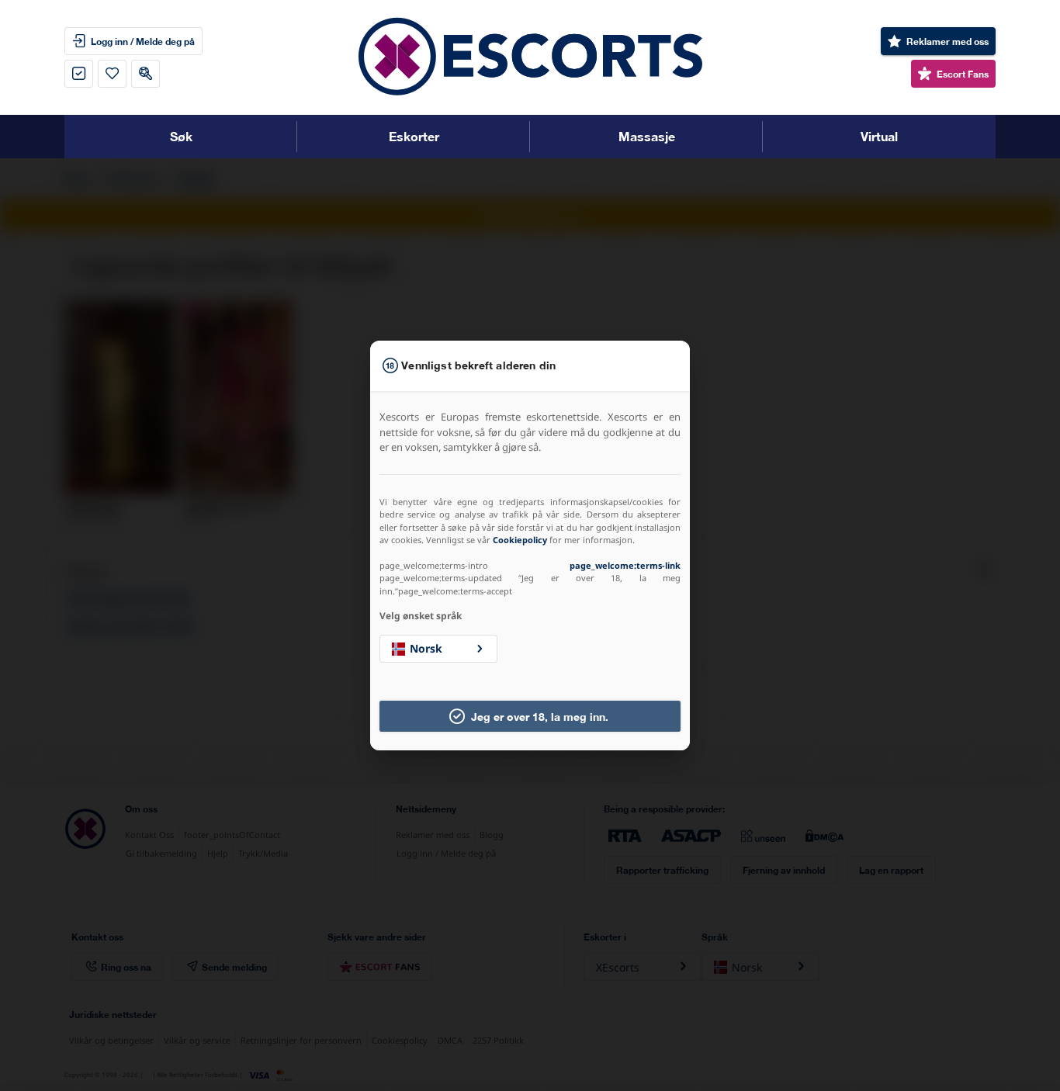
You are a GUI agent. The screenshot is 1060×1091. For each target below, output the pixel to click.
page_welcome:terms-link (625, 565)
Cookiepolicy (520, 540)
